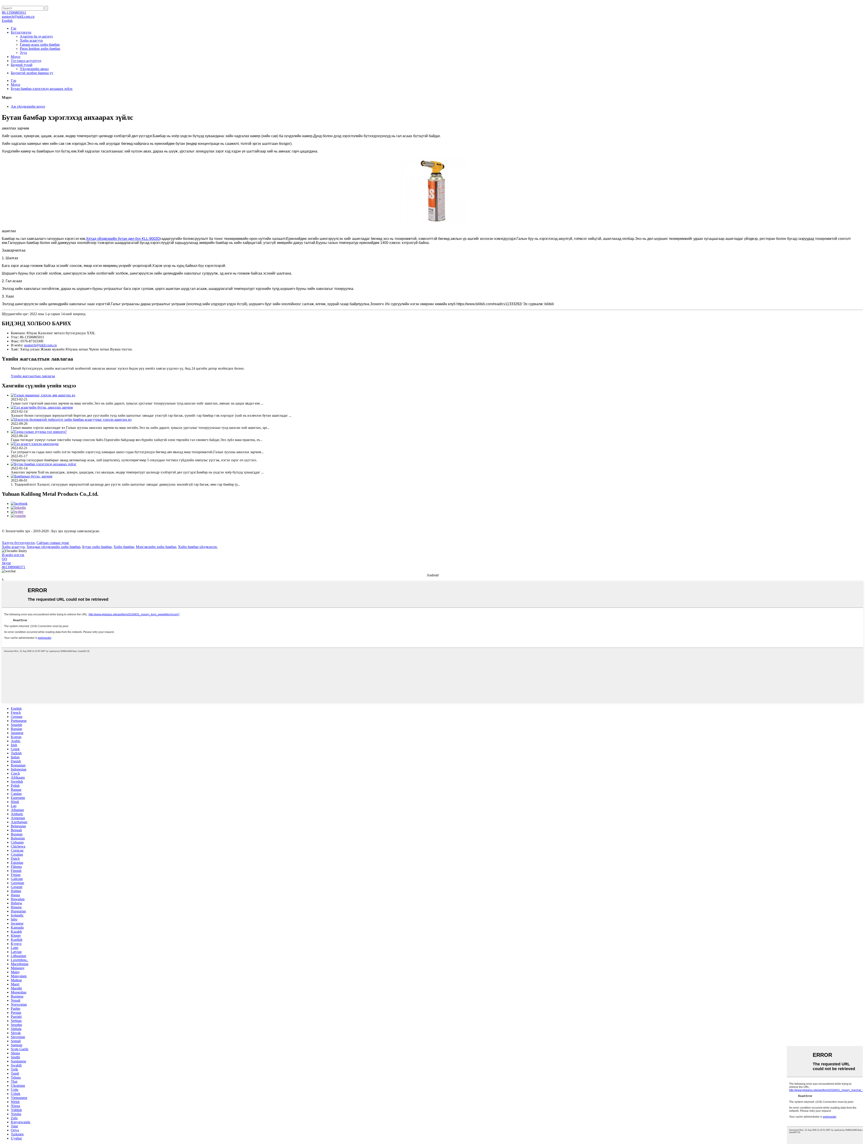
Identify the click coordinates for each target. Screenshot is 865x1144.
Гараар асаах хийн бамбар (40, 44)
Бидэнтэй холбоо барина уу (32, 73)
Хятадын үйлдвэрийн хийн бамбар (53, 547)
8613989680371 (13, 567)
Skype (6, 563)
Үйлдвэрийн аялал (34, 69)
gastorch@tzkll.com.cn (40, 345)
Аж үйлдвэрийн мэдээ (28, 106)
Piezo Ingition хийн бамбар (40, 48)
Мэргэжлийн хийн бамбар (156, 547)
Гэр (13, 28)
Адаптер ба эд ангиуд (36, 36)
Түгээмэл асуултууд (26, 61)
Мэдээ (15, 57)
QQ (4, 559)
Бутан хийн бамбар (97, 547)
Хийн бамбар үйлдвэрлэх (197, 547)
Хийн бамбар (124, 547)
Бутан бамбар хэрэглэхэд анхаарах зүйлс (42, 89)
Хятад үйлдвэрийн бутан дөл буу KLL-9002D (123, 239)
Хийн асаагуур (31, 40)
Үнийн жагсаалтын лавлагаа (33, 376)
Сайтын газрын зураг (52, 543)
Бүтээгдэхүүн (21, 32)
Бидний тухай (21, 65)
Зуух (23, 53)
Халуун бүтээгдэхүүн (18, 543)
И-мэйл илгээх (13, 555)
